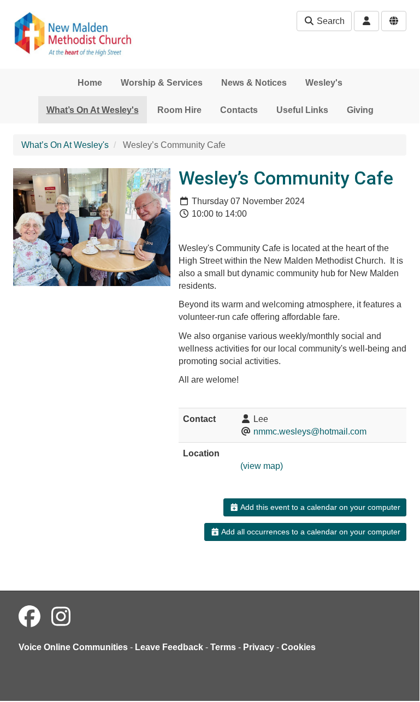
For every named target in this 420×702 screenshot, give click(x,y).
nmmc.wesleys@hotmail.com (309, 431)
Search (330, 21)
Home (90, 82)
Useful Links (302, 110)
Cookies (298, 647)
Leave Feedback (169, 647)
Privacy (258, 647)
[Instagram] (60, 617)
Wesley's (323, 82)
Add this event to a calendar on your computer (319, 507)
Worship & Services (162, 82)
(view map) (261, 466)
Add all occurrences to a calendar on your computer (310, 531)
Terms (223, 647)
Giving (360, 110)
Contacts (239, 110)
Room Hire (179, 110)
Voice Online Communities (73, 647)
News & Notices (254, 82)
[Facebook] (29, 617)
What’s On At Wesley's (92, 110)
